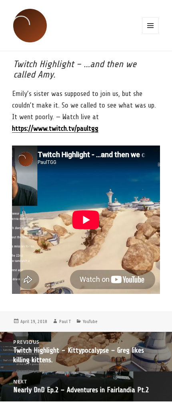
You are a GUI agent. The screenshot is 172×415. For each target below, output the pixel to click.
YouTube (90, 321)
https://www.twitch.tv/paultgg (55, 128)
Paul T (65, 321)
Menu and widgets (150, 25)
